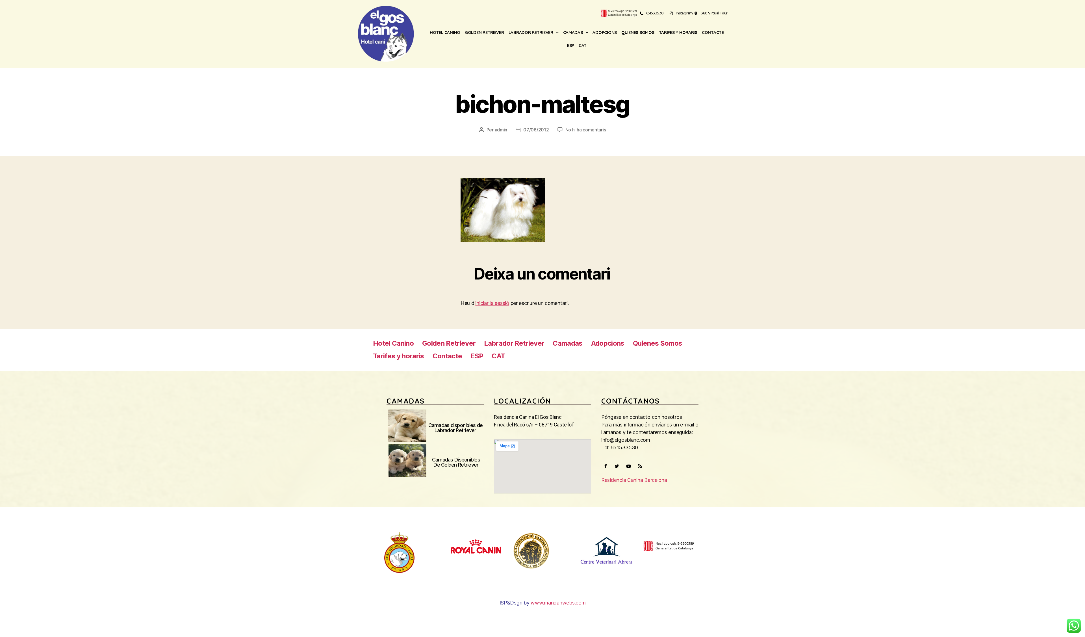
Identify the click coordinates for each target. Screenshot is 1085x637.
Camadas (573, 32)
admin (501, 130)
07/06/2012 (536, 130)
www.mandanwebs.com (558, 603)
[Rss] (640, 466)
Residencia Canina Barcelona (634, 480)
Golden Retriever (484, 32)
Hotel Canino (445, 32)
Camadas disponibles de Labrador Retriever (455, 427)
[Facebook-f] (605, 466)
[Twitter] (617, 466)
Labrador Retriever (531, 32)
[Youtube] (628, 466)
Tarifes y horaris (678, 32)
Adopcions (605, 32)
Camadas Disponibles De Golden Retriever (456, 462)
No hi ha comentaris (585, 130)
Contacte (713, 32)
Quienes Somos (637, 32)
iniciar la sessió (492, 303)
